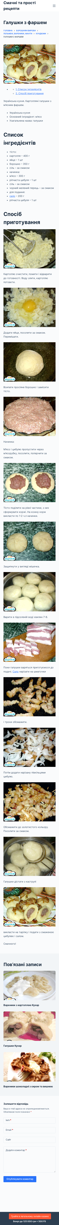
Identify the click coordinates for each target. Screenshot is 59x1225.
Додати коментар (16, 1150)
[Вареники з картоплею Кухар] (29, 985)
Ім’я (8, 1120)
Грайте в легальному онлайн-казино (30, 1216)
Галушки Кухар (12, 1045)
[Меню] (54, 5)
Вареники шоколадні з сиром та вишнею (28, 1086)
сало (12, 196)
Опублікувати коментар (20, 1178)
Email (9, 1129)
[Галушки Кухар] (29, 1026)
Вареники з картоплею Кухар (21, 1005)
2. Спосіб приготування (30, 93)
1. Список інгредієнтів (28, 89)
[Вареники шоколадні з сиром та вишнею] (29, 1067)
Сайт (8, 1139)
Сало (16, 671)
